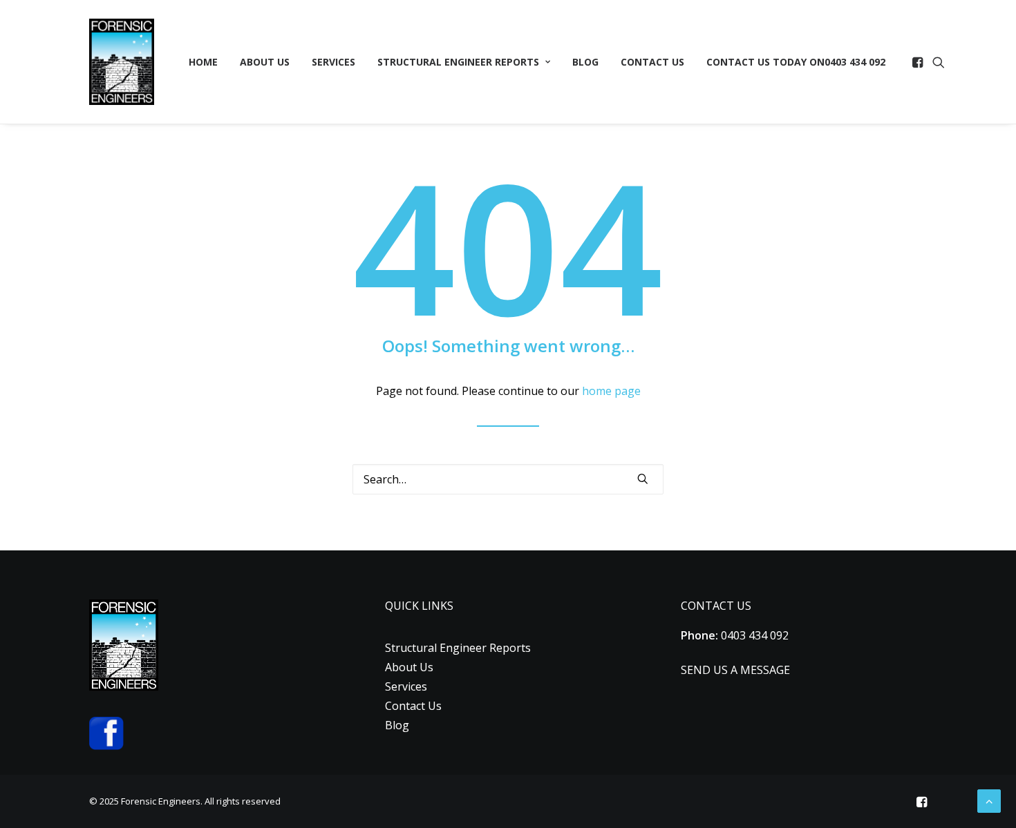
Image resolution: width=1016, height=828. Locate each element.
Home (203, 61)
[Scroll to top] (989, 799)
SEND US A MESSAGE (735, 669)
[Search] (508, 479)
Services (333, 61)
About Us (265, 61)
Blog (585, 61)
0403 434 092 (795, 61)
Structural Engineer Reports (458, 61)
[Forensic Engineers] (121, 62)
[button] (919, 62)
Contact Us (652, 61)
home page (611, 390)
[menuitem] (203, 62)
